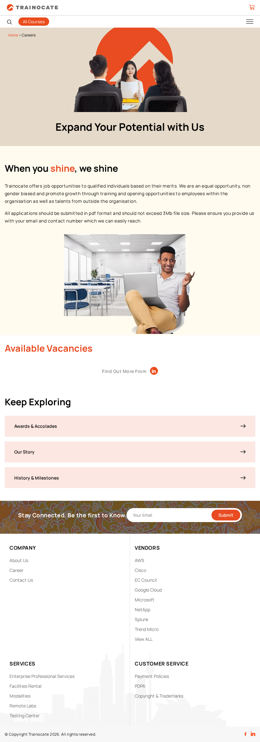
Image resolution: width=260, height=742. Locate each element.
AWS (139, 560)
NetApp (142, 609)
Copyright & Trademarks (159, 696)
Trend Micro (147, 629)
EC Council (146, 580)
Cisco (140, 570)
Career (16, 570)
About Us (19, 560)
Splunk (141, 619)
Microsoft (144, 600)
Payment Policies (152, 676)
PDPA (140, 686)
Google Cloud (148, 590)
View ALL (144, 639)
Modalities (20, 696)
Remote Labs (23, 706)
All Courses (34, 21)
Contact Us (21, 580)
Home (13, 35)
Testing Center (25, 715)
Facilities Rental (26, 686)
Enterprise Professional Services (42, 676)
